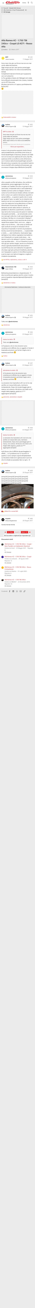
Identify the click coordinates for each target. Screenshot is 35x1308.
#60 (31, 518)
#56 (31, 332)
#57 (31, 363)
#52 (31, 124)
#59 (31, 470)
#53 (31, 176)
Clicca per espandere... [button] (17, 146)
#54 (31, 267)
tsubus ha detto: (8, 339)
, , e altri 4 (15, 259)
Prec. (11, 532)
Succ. (24, 532)
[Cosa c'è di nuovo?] (28, 2)
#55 (31, 315)
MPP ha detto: (7, 131)
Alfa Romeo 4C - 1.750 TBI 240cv (15, 580)
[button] (3, 3)
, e (12, 397)
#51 (31, 57)
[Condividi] (28, 57)
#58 (31, 428)
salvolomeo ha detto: (9, 370)
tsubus (5, 49)
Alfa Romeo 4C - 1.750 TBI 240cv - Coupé (18, 556)
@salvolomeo (13, 321)
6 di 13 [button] (17, 532)
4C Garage (8, 552)
